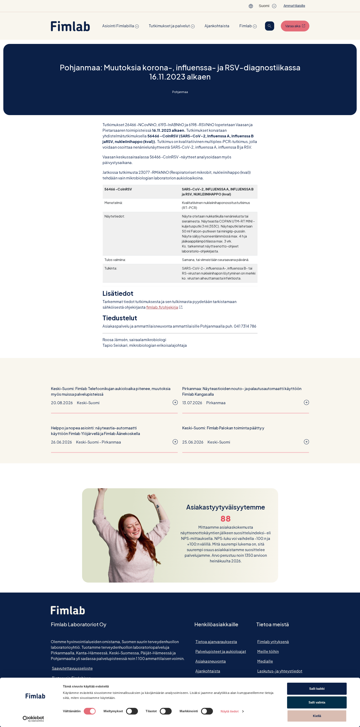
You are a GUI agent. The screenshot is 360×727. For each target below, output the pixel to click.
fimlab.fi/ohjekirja (164, 307)
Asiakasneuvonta (210, 661)
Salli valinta (317, 702)
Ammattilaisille (294, 5)
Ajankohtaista (217, 25)
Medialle (265, 661)
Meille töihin (268, 651)
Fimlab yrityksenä (273, 641)
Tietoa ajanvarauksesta (216, 641)
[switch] (132, 711)
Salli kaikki (317, 688)
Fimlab (245, 25)
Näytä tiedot (229, 711)
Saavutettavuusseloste (72, 668)
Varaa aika (297, 26)
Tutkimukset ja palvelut (169, 25)
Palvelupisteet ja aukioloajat (220, 651)
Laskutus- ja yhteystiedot (279, 671)
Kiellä (317, 716)
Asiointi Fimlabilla (118, 25)
